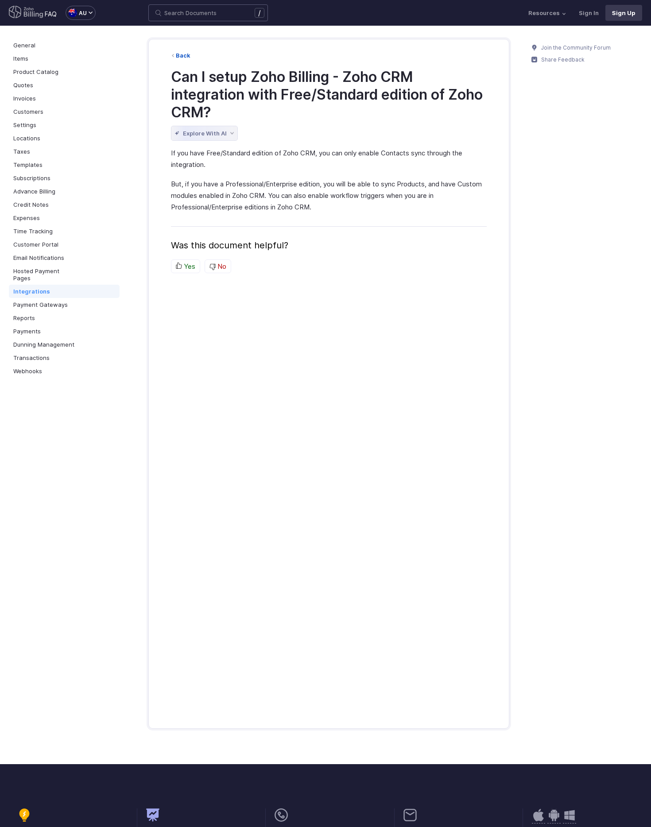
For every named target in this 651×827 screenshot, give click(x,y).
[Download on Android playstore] (538, 819)
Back (183, 55)
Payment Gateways (40, 304)
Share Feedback (562, 59)
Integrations (31, 291)
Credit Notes (31, 204)
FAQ (51, 14)
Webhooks (27, 371)
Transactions (31, 357)
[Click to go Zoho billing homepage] (26, 13)
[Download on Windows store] (569, 819)
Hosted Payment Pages (36, 274)
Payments (27, 331)
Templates (28, 164)
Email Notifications (38, 257)
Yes (188, 266)
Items (20, 58)
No (221, 266)
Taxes (21, 151)
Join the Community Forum (575, 47)
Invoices (24, 98)
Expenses (26, 217)
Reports (24, 317)
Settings (24, 124)
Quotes (23, 85)
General (24, 45)
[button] (76, 13)
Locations (26, 138)
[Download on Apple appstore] (554, 819)
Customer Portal (35, 244)
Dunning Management (43, 344)
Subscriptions (31, 178)
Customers (28, 111)
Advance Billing (34, 191)
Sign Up (624, 12)
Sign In (589, 12)
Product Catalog (35, 71)
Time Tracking (33, 231)
